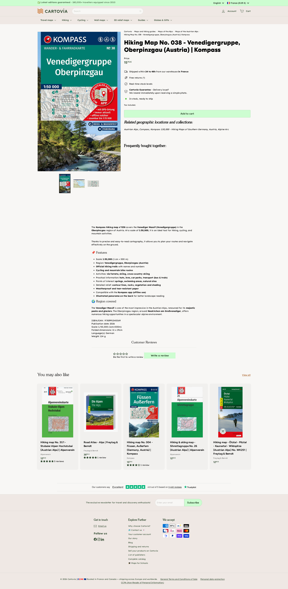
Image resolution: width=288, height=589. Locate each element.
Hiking (65, 20)
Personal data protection (212, 579)
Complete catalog (137, 559)
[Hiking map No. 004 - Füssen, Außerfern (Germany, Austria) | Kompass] (144, 427)
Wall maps (100, 20)
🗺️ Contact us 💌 (136, 530)
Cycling (82, 20)
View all (246, 375)
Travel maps (47, 20)
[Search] (140, 11)
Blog (130, 542)
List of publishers (136, 555)
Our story (132, 538)
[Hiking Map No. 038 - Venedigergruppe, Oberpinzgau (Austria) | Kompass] (187, 165)
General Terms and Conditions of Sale (178, 579)
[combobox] (218, 3)
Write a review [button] (160, 355)
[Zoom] (79, 101)
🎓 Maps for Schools (138, 563)
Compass (144, 129)
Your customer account (139, 534)
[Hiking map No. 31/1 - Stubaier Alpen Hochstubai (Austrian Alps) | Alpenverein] (58, 425)
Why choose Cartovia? (139, 526)
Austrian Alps (131, 129)
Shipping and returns (138, 546)
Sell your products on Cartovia (143, 551)
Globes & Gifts (162, 20)
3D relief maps (122, 20)
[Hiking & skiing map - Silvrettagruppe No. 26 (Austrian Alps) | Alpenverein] (187, 423)
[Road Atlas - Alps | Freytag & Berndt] (101, 423)
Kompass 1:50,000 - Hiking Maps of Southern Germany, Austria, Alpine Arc (189, 129)
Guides (142, 20)
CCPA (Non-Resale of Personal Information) (142, 582)
